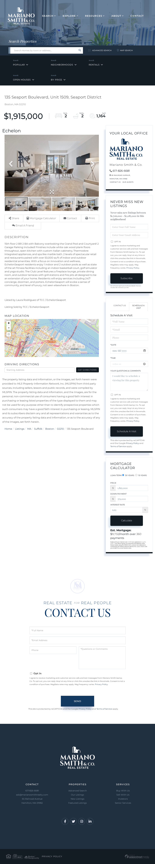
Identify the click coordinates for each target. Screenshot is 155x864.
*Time (113, 358)
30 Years (129, 475)
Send (77, 701)
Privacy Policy (132, 268)
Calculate (126, 520)
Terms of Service (118, 446)
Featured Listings (77, 803)
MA (29, 428)
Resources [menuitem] (93, 15)
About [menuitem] (116, 15)
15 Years (142, 475)
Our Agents (128, 182)
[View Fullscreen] (8, 334)
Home (8, 428)
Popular (19, 64)
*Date (113, 345)
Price (113, 483)
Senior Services (123, 803)
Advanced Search (102, 50)
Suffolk (38, 428)
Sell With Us (122, 794)
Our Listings (77, 794)
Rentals (94, 64)
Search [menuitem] (47, 15)
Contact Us (115, 182)
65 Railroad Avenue (32, 800)
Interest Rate (117, 505)
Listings (19, 428)
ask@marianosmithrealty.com (32, 794)
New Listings (77, 798)
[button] (79, 50)
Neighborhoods (62, 64)
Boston (49, 428)
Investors (123, 798)
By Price (56, 79)
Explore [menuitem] (69, 15)
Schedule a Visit (138, 306)
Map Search (126, 50)
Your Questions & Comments (125, 371)
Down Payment (118, 494)
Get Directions (87, 370)
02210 (60, 428)
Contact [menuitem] (137, 15)
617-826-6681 (121, 170)
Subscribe (126, 278)
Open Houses (22, 79)
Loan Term (116, 475)
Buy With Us (123, 790)
